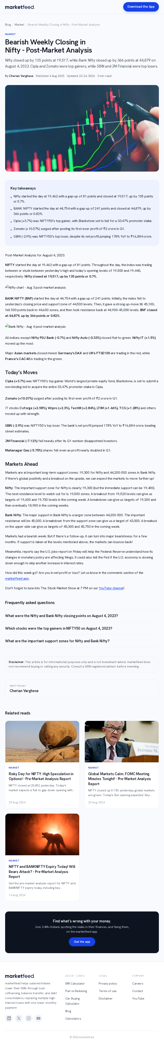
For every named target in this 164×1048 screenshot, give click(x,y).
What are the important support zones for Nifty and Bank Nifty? (57, 641)
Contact (137, 991)
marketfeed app (17, 578)
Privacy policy (108, 983)
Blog (8, 24)
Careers (137, 983)
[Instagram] (28, 1018)
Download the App (141, 6)
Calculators (73, 1018)
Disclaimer (106, 998)
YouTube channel (111, 588)
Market (19, 24)
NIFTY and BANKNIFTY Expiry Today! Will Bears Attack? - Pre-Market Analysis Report (42, 871)
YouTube (138, 998)
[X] (19, 1018)
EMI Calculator (75, 983)
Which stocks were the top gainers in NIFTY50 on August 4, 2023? (58, 628)
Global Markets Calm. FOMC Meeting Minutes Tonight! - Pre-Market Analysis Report (119, 779)
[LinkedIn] (9, 1018)
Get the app (82, 942)
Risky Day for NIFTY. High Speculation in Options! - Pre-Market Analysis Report (41, 776)
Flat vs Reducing (76, 991)
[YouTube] (38, 1018)
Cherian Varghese (21, 76)
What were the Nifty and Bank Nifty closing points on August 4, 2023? (61, 615)
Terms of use (108, 991)
